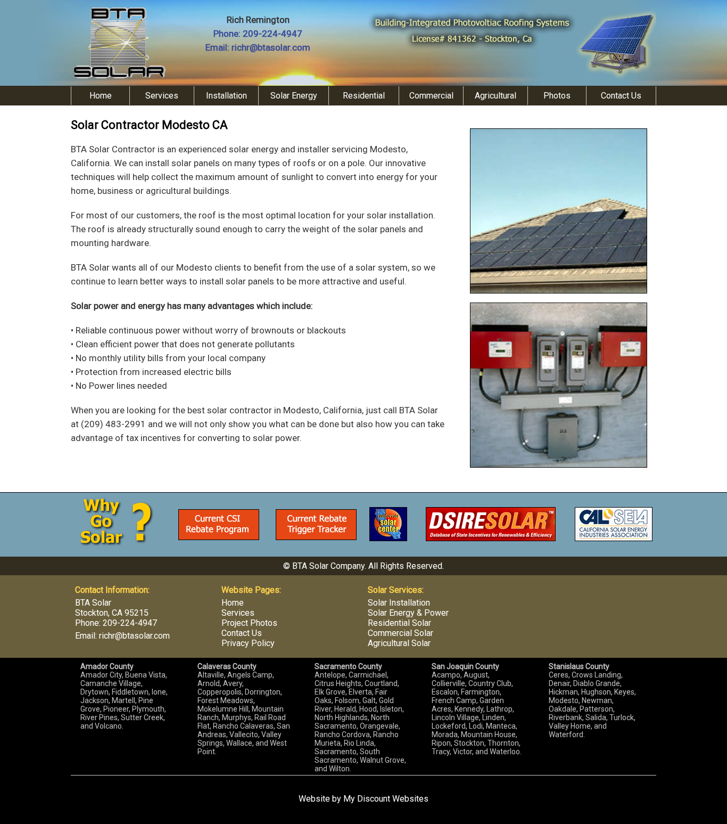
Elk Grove (330, 692)
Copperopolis (219, 692)
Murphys (236, 717)
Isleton (391, 709)
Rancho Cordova (342, 734)
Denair (559, 683)
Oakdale (562, 709)
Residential (364, 96)
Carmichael (368, 675)
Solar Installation (399, 603)
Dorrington (262, 692)
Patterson (596, 709)
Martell (123, 700)
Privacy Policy (248, 643)
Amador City (101, 675)
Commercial (431, 96)
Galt (369, 700)
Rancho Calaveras (243, 726)
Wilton (339, 768)
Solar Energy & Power (408, 613)
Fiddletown (130, 692)
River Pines (99, 717)
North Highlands (341, 717)
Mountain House (488, 734)
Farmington (480, 692)
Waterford (566, 734)
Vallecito (243, 734)
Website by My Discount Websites (363, 799)
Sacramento (336, 751)
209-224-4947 (272, 33)
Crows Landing (596, 675)
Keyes (624, 692)
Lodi (476, 726)
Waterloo (505, 751)
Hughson (596, 692)
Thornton (503, 743)
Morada (445, 734)
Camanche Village (110, 683)
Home (100, 96)
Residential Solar (399, 623)
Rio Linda (359, 743)
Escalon (445, 692)
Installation (226, 96)
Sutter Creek (142, 717)
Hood (368, 709)
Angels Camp (249, 675)
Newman (597, 700)
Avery (232, 683)
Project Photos (249, 623)
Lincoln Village (455, 717)
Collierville (448, 683)
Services (161, 96)
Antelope (330, 675)
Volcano (108, 726)
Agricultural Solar (399, 643)
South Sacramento (347, 755)
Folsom (347, 700)
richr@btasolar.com (271, 47)
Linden (493, 717)
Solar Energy (293, 96)
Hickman (563, 692)
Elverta (360, 692)
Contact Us (621, 96)
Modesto (564, 700)
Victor (462, 751)
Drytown (94, 692)
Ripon (441, 743)
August (476, 675)
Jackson (94, 700)
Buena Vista (145, 675)
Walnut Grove (382, 760)
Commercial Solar (400, 633)
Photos (557, 96)
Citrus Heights (338, 683)
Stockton (469, 743)
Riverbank (565, 717)
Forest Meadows (225, 700)
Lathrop (499, 709)
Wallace (239, 743)
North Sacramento (352, 721)
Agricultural (495, 96)
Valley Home (570, 726)
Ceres (558, 675)
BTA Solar (93, 603)
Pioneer (116, 709)
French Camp (454, 700)
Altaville (210, 675)
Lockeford (449, 726)
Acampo (446, 675)
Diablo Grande (596, 683)
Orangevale (379, 726)
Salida (595, 717)
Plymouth (148, 709)
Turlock (621, 717)
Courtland (381, 683)
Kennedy (469, 709)
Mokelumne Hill (223, 709)
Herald (345, 709)
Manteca (501, 726)
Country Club (489, 683)
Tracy (441, 751)
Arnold (208, 683)
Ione (159, 692)
